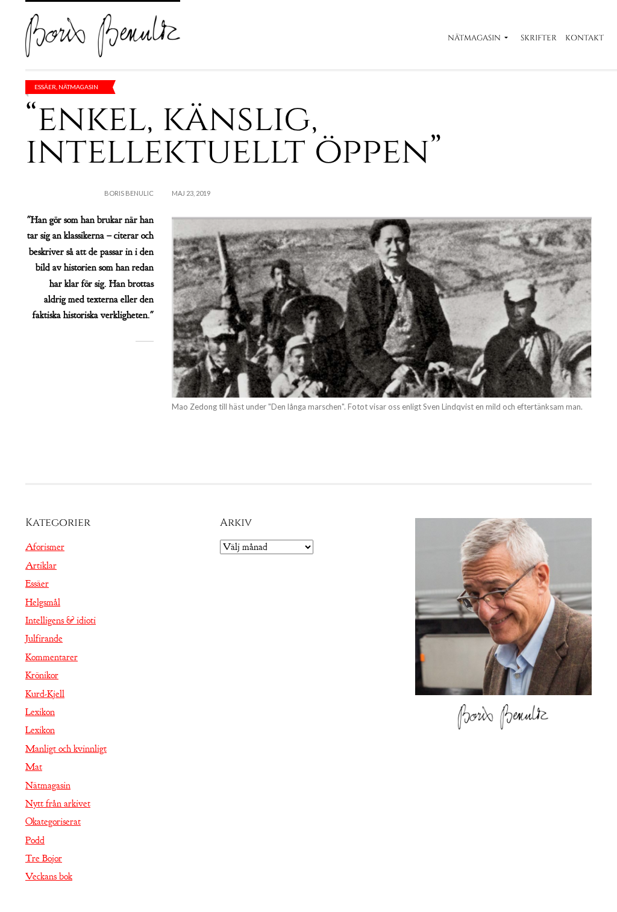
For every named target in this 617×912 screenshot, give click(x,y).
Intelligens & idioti (60, 620)
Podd (35, 840)
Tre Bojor (43, 858)
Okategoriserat (53, 822)
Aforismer (44, 547)
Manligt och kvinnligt (66, 749)
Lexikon (40, 712)
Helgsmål (42, 602)
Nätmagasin (474, 38)
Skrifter (539, 38)
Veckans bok (48, 876)
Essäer (45, 86)
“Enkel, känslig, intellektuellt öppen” (233, 135)
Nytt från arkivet (57, 804)
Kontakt (584, 38)
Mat (33, 767)
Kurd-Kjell (44, 694)
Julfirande (44, 638)
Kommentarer (51, 657)
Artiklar (41, 566)
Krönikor (41, 675)
